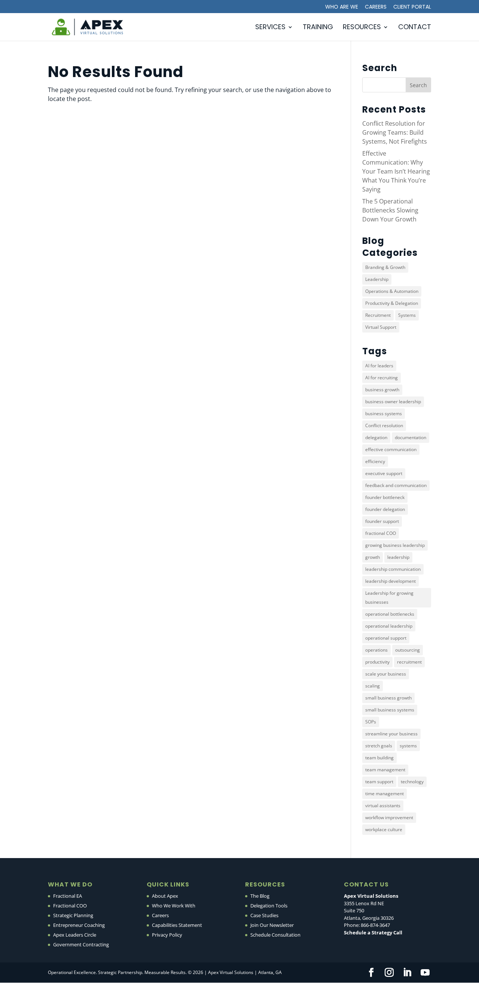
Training (318, 27)
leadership (398, 557)
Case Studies (264, 915)
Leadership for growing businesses (389, 597)
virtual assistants (382, 805)
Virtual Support (380, 327)
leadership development (390, 581)
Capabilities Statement (177, 925)
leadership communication (393, 569)
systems (408, 745)
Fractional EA (67, 895)
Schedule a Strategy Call (373, 932)
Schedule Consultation (275, 934)
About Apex (165, 895)
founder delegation (385, 509)
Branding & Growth (385, 267)
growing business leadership (395, 545)
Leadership (376, 279)
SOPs (370, 722)
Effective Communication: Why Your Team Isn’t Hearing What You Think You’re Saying (396, 171)
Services (270, 27)
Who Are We (341, 7)
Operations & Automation (391, 291)
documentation (410, 437)
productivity (377, 662)
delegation (376, 437)
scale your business (385, 674)
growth (372, 557)
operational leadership (388, 626)
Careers (376, 7)
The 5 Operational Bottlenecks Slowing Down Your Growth (390, 210)
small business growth (388, 698)
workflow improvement (389, 817)
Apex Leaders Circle (74, 934)
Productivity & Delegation (391, 303)
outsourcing (407, 650)
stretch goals (378, 745)
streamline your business (391, 734)
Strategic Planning (73, 915)
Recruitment (378, 315)
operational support (385, 638)
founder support (382, 521)
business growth (382, 389)
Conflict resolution (384, 425)
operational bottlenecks (389, 614)
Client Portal (412, 7)
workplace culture (383, 829)
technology (412, 781)
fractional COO (380, 533)
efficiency (375, 461)
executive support (383, 473)
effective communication (391, 449)
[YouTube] (425, 972)
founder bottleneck (385, 497)
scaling (372, 686)
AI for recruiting (381, 377)
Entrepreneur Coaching (79, 925)
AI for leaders (379, 365)
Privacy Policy (167, 934)
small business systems (389, 710)
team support (379, 781)
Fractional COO (70, 905)
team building (379, 757)
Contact (414, 27)
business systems (383, 413)
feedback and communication (396, 485)
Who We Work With (173, 905)
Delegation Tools (268, 905)
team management (385, 769)
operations (376, 650)
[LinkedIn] (407, 972)
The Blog (259, 895)
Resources (362, 27)
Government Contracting (81, 944)
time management (384, 793)
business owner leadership (393, 401)
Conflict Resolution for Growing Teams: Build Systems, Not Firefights (394, 132)
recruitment (409, 662)
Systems (407, 315)
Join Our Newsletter (272, 925)
